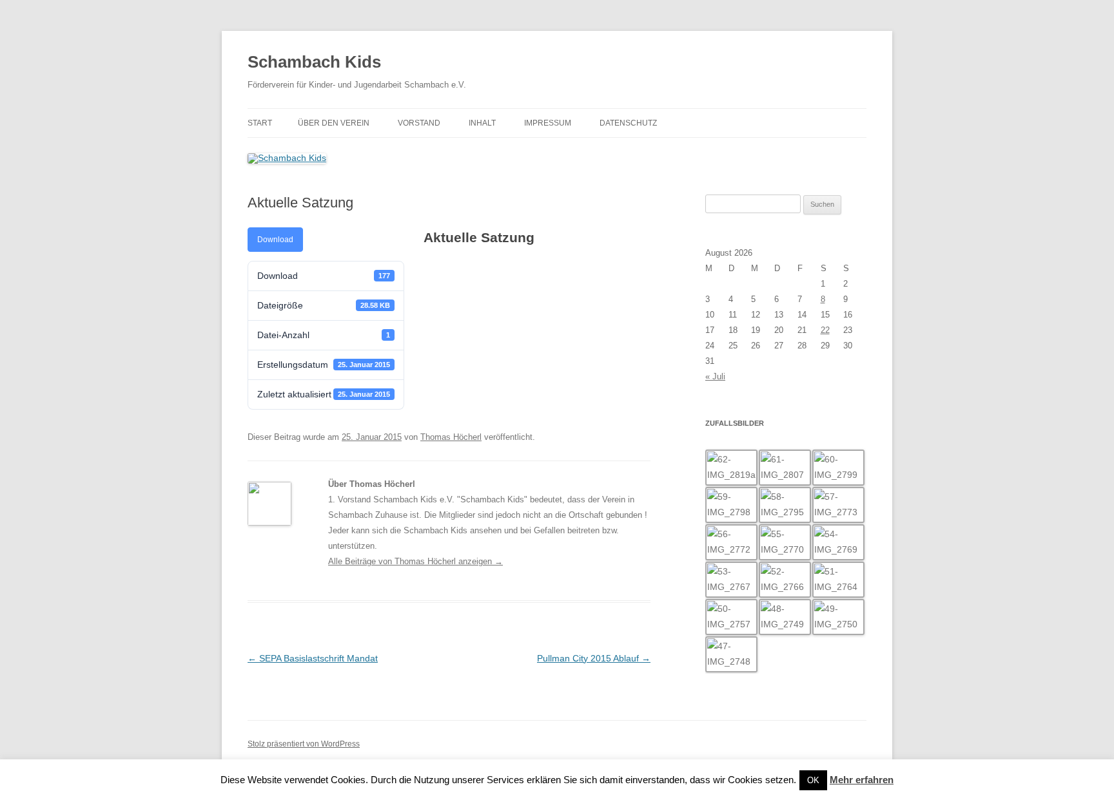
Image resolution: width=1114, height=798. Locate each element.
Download (275, 239)
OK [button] (813, 780)
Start (260, 123)
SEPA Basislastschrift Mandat (313, 658)
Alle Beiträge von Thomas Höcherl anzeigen (415, 561)
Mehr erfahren (862, 779)
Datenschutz (628, 123)
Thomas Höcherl (451, 437)
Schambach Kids (314, 61)
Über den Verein (333, 123)
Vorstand (419, 123)
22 (825, 330)
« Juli (715, 376)
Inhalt (482, 123)
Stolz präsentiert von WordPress (304, 743)
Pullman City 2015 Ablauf (593, 658)
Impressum (547, 123)
